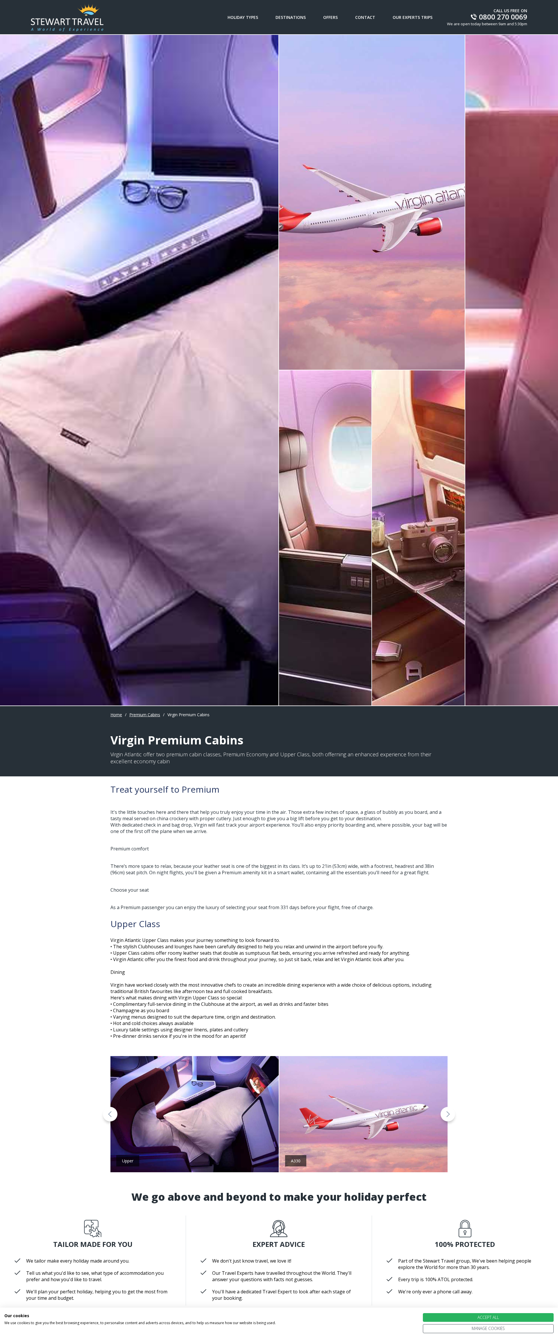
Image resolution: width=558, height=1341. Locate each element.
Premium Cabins (144, 714)
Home (116, 714)
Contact (365, 17)
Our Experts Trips (412, 17)
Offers (330, 17)
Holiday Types (243, 17)
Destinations (291, 17)
